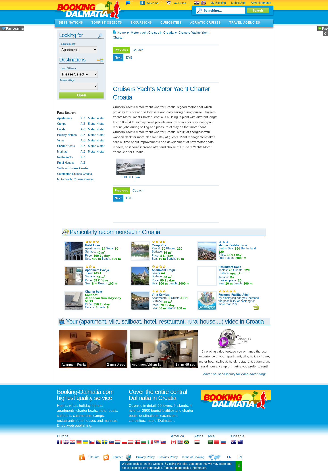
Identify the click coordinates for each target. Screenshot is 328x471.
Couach (138, 50)
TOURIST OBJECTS (106, 22)
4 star (100, 118)
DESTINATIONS (71, 22)
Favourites (179, 3)
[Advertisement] (165, 73)
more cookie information (190, 467)
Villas (60, 140)
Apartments (64, 118)
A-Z (83, 118)
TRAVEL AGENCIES (244, 22)
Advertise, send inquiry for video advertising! (234, 374)
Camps (61, 123)
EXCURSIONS (141, 22)
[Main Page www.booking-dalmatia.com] (89, 9)
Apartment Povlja (74, 364)
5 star (91, 118)
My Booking (218, 2)
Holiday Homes (67, 135)
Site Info (93, 457)
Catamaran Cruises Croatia (74, 173)
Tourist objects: (67, 44)
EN (240, 457)
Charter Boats (66, 146)
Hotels (61, 129)
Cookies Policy (168, 457)
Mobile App (238, 2)
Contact (118, 457)
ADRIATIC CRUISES (205, 22)
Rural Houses (66, 162)
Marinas (62, 151)
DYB (129, 57)
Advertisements (261, 2)
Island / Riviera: (68, 68)
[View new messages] (129, 3)
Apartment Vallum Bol (147, 364)
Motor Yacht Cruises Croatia (75, 179)
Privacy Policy (145, 457)
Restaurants (65, 157)
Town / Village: (67, 80)
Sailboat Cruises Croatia (72, 168)
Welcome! (153, 3)
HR (229, 457)
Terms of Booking (192, 457)
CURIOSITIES (171, 22)
